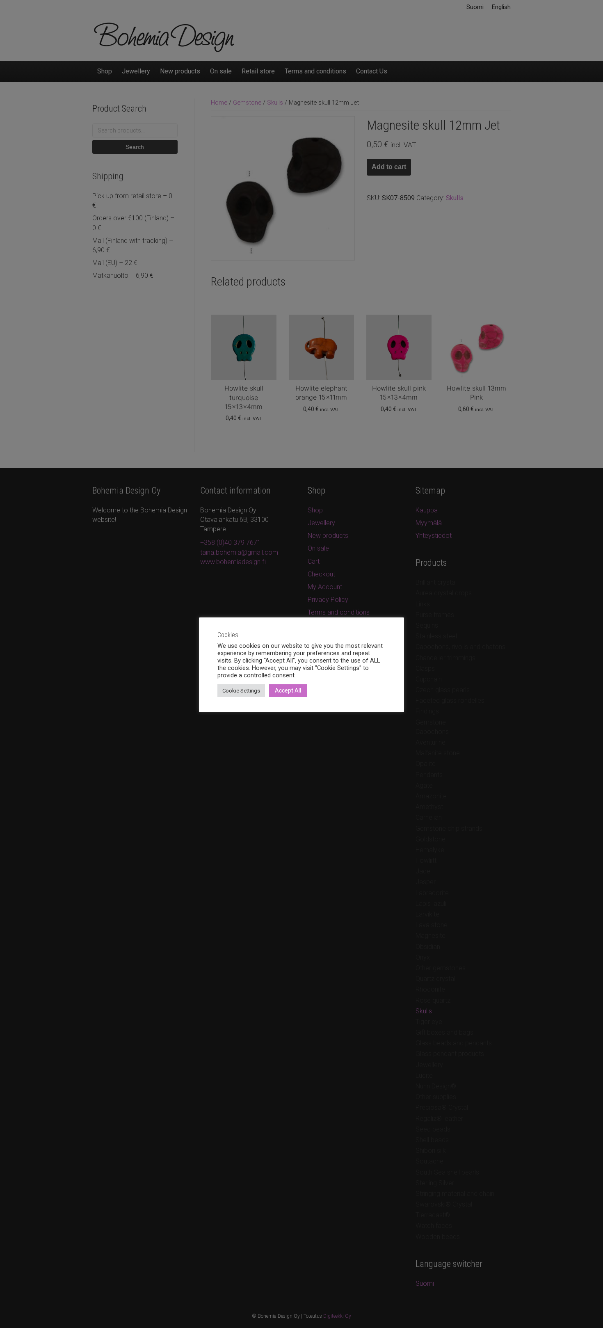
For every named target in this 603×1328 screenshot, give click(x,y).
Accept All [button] (288, 690)
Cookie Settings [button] (241, 691)
